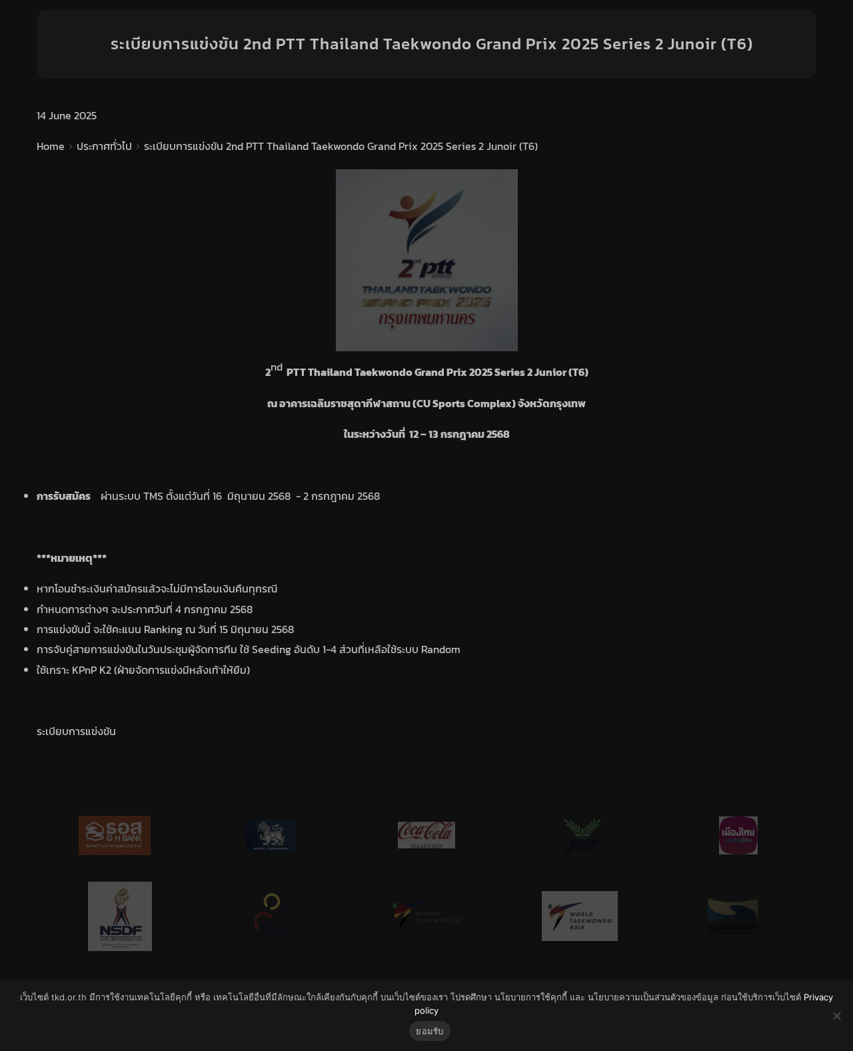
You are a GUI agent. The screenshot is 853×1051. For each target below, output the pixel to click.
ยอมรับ (429, 1031)
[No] (836, 1015)
